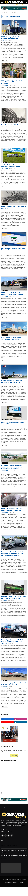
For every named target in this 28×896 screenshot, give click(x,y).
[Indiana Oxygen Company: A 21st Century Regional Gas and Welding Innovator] (14, 630)
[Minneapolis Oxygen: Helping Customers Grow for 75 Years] (14, 413)
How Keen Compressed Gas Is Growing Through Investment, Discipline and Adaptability (12, 81)
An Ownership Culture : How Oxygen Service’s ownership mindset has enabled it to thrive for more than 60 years (13, 467)
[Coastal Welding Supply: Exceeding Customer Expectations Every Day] (14, 328)
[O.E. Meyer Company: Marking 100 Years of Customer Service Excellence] (14, 673)
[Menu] (2, 2)
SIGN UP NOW (14, 755)
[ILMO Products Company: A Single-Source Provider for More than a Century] (14, 239)
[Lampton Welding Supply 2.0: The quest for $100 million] (14, 197)
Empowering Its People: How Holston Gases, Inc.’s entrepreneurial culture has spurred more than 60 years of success (13, 553)
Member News (5, 77)
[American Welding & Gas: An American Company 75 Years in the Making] (14, 155)
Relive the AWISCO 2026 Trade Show (9, 845)
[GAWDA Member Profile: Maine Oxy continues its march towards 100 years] (14, 283)
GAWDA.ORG (14, 873)
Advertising (19, 875)
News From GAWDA (12, 875)
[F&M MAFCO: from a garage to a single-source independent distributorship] (14, 499)
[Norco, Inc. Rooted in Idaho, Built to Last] (14, 115)
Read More (4, 60)
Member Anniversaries (6, 419)
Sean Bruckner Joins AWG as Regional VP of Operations (13, 850)
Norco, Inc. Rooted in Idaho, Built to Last (12, 125)
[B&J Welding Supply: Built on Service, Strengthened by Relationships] (14, 27)
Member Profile (5, 34)
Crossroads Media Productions (20, 870)
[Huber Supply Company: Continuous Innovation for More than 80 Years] (14, 371)
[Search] (26, 2)
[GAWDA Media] (14, 2)
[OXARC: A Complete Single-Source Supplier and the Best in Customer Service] (14, 587)
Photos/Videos (8, 873)
